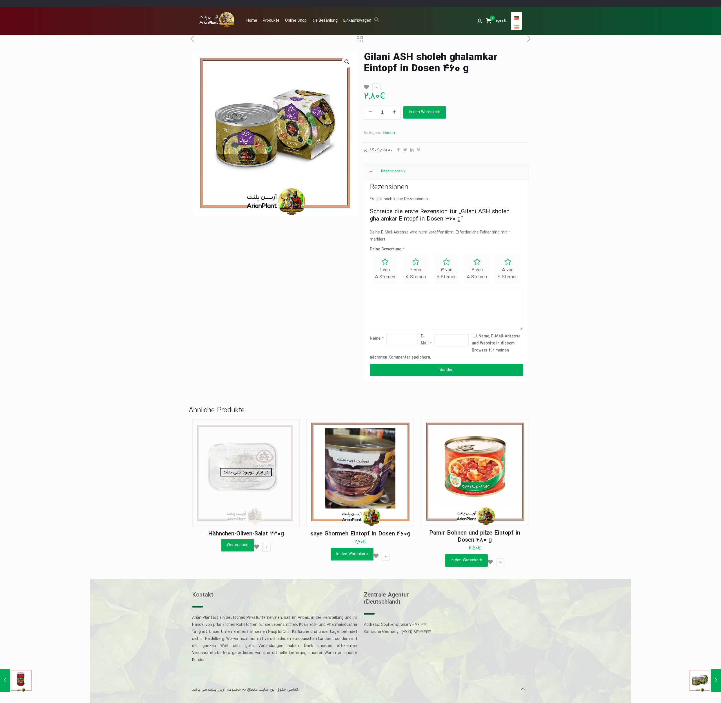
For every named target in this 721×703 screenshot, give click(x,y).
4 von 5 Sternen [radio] (477, 273)
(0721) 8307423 (416, 632)
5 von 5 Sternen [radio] (508, 273)
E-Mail (426, 340)
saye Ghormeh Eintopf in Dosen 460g (360, 534)
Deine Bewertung (387, 249)
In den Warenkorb (424, 112)
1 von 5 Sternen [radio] (385, 273)
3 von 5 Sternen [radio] (447, 273)
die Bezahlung (325, 20)
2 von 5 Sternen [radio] (416, 273)
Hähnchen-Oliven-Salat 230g (246, 534)
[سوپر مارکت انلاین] (216, 19)
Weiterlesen (237, 545)
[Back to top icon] (523, 689)
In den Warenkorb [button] (352, 554)
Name (377, 338)
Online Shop (296, 20)
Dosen (389, 133)
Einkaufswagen (357, 20)
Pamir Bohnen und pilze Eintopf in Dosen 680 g (474, 536)
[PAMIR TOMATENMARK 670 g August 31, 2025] (16, 680)
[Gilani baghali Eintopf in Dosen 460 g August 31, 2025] (705, 680)
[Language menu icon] (516, 18)
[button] (377, 21)
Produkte (271, 20)
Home (251, 20)
